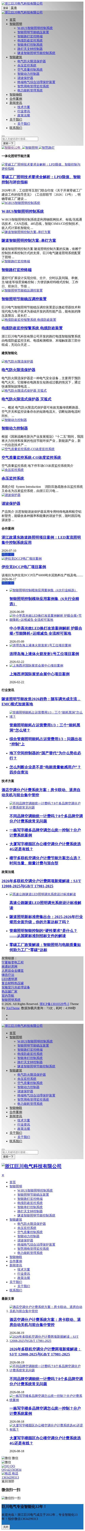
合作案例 (15, 98)
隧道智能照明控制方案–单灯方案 (29, 240)
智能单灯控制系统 (30, 44)
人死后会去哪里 (13, 970)
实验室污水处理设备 (16, 987)
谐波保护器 (25, 78)
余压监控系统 (26, 65)
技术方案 (23, 107)
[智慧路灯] (47, 147)
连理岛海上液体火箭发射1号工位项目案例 (44, 654)
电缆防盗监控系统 (30, 40)
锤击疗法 (8, 975)
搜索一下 (8, 143)
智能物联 (15, 94)
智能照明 (15, 24)
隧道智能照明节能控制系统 (36, 53)
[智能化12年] (11, 147)
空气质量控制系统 (30, 69)
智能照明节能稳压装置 (33, 32)
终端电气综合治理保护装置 (36, 82)
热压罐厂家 (9, 991)
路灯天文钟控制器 (30, 48)
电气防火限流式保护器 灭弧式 (26, 399)
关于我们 (15, 119)
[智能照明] (30, 147)
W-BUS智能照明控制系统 (35, 28)
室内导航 (8, 995)
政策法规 (23, 115)
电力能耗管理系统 (30, 90)
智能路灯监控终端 (30, 36)
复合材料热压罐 (13, 983)
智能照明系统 (11, 999)
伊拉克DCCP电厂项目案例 (24, 567)
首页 (12, 19)
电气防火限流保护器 (31, 61)
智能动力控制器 (28, 73)
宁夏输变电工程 (13, 962)
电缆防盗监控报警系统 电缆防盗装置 (32, 328)
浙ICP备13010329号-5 (54, 1004)
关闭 (5, 1526)
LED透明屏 (9, 979)
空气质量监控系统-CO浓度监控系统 (31, 457)
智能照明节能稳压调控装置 (24, 299)
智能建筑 (15, 57)
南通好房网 (9, 966)
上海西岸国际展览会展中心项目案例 (39, 674)
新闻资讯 (15, 103)
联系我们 (15, 128)
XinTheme (13, 1008)
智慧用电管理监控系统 (33, 86)
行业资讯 (23, 111)
